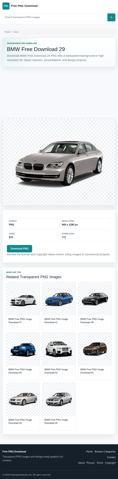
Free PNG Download (14, 451)
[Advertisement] (59, 92)
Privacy (91, 463)
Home (8, 32)
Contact (111, 457)
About (81, 463)
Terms (99, 463)
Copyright (110, 463)
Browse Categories (105, 451)
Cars (16, 32)
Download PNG (19, 248)
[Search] (111, 17)
